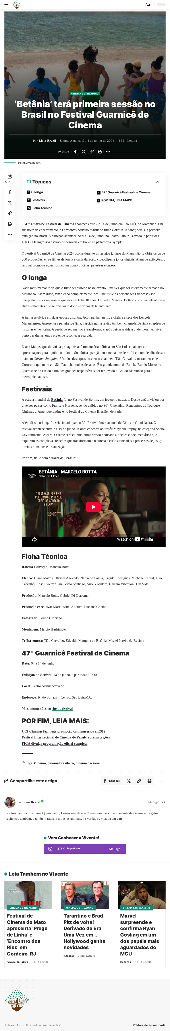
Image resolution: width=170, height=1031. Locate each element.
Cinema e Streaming (85, 93)
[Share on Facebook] (75, 151)
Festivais (38, 200)
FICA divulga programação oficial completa (54, 743)
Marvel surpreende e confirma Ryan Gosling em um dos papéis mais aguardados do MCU (139, 935)
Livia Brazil (47, 140)
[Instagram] (85, 849)
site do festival (62, 708)
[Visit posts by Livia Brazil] (9, 802)
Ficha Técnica (42, 208)
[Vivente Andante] (16, 4)
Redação (69, 955)
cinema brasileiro (61, 763)
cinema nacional (88, 763)
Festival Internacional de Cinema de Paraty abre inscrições (66, 737)
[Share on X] (83, 151)
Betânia (57, 399)
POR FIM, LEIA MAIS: (116, 200)
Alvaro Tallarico (17, 961)
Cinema (40, 763)
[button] (8, 4)
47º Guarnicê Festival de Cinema (126, 192)
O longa (37, 192)
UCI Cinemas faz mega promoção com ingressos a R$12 (63, 731)
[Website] (163, 802)
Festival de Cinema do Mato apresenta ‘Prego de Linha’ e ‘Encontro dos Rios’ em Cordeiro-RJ (27, 935)
